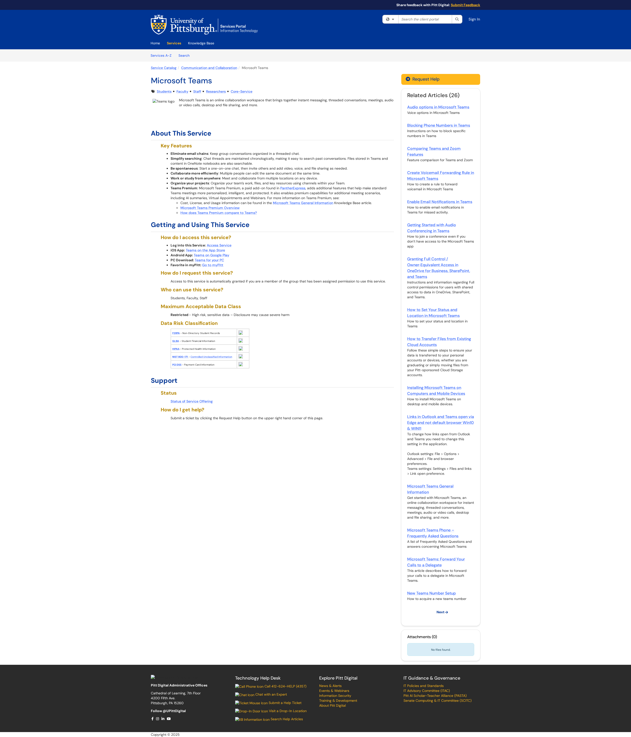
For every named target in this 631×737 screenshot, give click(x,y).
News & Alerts (330, 686)
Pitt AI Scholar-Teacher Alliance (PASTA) (435, 695)
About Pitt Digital (332, 705)
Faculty (182, 91)
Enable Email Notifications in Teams (439, 201)
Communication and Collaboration (209, 68)
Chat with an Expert (270, 694)
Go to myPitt (212, 265)
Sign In (474, 19)
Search (185, 55)
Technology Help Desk (257, 678)
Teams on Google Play (211, 255)
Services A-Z (161, 55)
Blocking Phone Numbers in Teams (438, 125)
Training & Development (338, 700)
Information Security (335, 695)
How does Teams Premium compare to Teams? (218, 213)
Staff (197, 91)
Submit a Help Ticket (284, 703)
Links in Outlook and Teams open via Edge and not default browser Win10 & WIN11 (440, 422)
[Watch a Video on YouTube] (169, 719)
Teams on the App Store (205, 250)
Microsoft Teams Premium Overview (210, 208)
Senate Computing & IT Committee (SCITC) (437, 700)
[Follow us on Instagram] (158, 719)
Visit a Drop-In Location (287, 711)
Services (174, 43)
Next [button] (440, 612)
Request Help (425, 79)
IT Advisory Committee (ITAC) (426, 690)
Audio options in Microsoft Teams (438, 107)
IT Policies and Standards (423, 686)
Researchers (216, 91)
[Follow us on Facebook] (153, 719)
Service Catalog (163, 68)
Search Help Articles (286, 719)
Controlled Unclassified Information (211, 356)
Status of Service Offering (192, 401)
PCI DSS (176, 364)
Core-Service (241, 91)
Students (164, 91)
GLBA (175, 341)
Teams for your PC (209, 260)
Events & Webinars (334, 690)
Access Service (219, 245)
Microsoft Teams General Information (303, 203)
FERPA (176, 333)
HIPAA (175, 349)
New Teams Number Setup (431, 593)
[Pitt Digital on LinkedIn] (163, 719)
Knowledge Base (201, 43)
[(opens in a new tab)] (204, 25)
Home (155, 43)
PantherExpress (292, 188)
